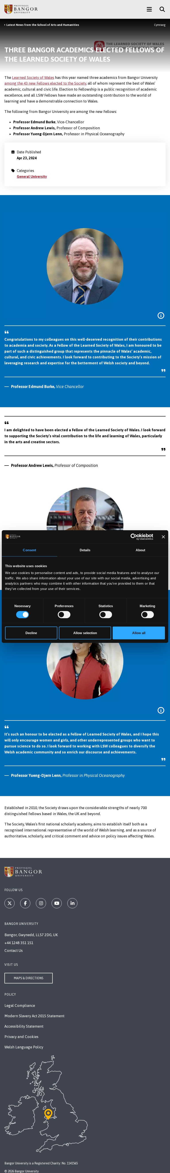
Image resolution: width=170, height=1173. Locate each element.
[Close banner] (163, 536)
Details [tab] (85, 550)
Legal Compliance (19, 1005)
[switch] (64, 614)
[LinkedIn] (72, 903)
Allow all (138, 633)
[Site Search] (160, 9)
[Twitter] (9, 903)
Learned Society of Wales (33, 77)
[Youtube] (57, 903)
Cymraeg (160, 24)
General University (32, 177)
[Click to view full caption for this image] (161, 315)
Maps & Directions (28, 978)
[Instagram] (41, 903)
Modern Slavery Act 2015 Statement (34, 1016)
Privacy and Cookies (21, 1036)
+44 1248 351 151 (18, 943)
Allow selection (85, 633)
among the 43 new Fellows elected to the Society (45, 83)
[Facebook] (25, 903)
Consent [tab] (29, 550)
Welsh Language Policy (23, 1047)
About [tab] (140, 550)
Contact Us (13, 950)
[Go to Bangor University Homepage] (21, 9)
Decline (31, 633)
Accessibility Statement (23, 1026)
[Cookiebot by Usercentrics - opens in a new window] (133, 536)
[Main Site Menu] (149, 9)
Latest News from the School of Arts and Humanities (42, 25)
